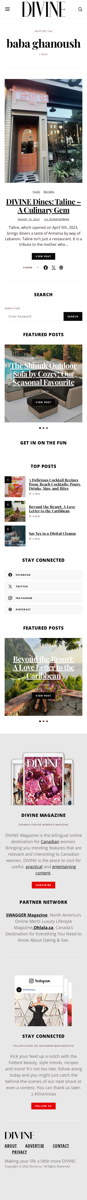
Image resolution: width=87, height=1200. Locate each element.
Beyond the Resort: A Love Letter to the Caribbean (52, 508)
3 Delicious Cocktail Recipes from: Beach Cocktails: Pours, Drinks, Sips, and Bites (55, 484)
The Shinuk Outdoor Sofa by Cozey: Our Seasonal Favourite (43, 373)
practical (34, 866)
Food (36, 191)
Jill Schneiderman (56, 219)
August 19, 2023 (29, 219)
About (11, 1145)
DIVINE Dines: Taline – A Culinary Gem (43, 205)
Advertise (34, 1145)
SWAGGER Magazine (27, 915)
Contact (61, 1145)
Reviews (49, 191)
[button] (40, 428)
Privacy (19, 1152)
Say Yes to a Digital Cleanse (52, 533)
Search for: (13, 308)
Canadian (50, 841)
